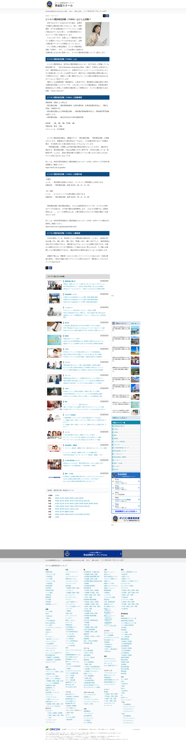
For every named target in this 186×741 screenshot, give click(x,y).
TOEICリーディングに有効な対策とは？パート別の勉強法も (82, 352)
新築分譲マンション (52, 701)
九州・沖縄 (88, 597)
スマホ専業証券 (50, 620)
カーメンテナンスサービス (73, 650)
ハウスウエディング (110, 673)
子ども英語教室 (88, 650)
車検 (66, 648)
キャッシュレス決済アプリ (54, 653)
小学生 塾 (87, 625)
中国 (137, 592)
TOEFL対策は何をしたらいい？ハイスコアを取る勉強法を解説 (83, 394)
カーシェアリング (70, 615)
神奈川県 (87, 501)
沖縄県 (57, 517)
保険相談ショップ (51, 604)
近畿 (57, 681)
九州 (61, 681)
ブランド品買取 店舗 (71, 673)
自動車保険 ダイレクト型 (128, 618)
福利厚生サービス (70, 682)
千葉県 (76, 501)
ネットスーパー (70, 595)
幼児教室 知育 (88, 643)
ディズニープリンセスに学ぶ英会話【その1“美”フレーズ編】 (82, 439)
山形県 (76, 498)
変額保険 (123, 671)
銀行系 (49, 639)
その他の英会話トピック (72, 460)
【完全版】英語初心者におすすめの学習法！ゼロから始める (82, 325)
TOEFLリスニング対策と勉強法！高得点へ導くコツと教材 (81, 391)
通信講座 (86, 659)
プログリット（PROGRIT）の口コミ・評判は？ (78, 310)
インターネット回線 (127, 599)
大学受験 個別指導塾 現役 (91, 576)
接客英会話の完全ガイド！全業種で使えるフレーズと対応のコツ (83, 378)
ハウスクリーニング (71, 581)
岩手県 (62, 498)
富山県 (62, 503)
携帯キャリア (126, 579)
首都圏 (49, 681)
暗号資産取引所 (50, 655)
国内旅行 (69, 696)
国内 (68, 712)
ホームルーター (125, 583)
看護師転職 (107, 590)
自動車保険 (49, 572)
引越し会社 (68, 613)
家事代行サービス (70, 579)
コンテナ (69, 609)
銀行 (48, 618)
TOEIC (67, 349)
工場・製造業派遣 (109, 602)
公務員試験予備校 (89, 682)
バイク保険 (49, 579)
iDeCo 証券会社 (50, 623)
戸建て (57, 671)
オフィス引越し (70, 675)
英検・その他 (69, 473)
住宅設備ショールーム (52, 692)
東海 (53, 681)
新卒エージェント (109, 616)
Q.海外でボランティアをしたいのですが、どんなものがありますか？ (85, 409)
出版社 (69, 668)
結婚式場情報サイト (110, 682)
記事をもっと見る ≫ (120, 418)
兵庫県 (76, 506)
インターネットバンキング (54, 627)
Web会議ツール (109, 640)
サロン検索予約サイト (111, 665)
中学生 (92, 636)
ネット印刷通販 (109, 635)
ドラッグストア (88, 713)
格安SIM (124, 574)
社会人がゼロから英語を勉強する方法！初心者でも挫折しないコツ (84, 330)
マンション (50, 671)
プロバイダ (124, 588)
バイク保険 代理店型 (127, 625)
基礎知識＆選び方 (70, 281)
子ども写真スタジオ (71, 657)
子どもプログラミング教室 (92, 687)
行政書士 (87, 669)
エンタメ (67, 432)
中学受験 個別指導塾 (90, 615)
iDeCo (123, 688)
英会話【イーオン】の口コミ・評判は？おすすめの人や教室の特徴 (84, 289)
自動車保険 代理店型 (127, 620)
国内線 (69, 705)
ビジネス (67, 362)
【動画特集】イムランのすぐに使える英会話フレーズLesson (82, 417)
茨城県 (57, 501)
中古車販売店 (69, 629)
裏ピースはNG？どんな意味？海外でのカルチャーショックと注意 (84, 407)
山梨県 (76, 503)
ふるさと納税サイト (71, 602)
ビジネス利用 (71, 717)
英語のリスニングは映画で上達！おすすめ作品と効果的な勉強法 (83, 343)
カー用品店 (87, 720)
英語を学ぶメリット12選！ (72, 338)
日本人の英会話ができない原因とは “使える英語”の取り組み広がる (84, 313)
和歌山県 (87, 506)
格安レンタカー (70, 620)
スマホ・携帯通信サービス (129, 572)
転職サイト (107, 581)
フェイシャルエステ (110, 661)
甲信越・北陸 (94, 592)
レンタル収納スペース (73, 606)
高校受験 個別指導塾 (90, 599)
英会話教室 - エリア (71, 294)
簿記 (90, 664)
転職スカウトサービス (111, 586)
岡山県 (67, 509)
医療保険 (48, 597)
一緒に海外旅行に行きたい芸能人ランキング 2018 (79, 435)
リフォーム (49, 694)
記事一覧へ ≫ (135, 323)
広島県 (72, 509)
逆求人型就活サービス (111, 576)
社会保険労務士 (95, 666)
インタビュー (69, 307)
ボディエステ (108, 663)
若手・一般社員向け (111, 649)
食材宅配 (68, 586)
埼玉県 (72, 501)
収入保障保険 (126, 650)
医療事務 (91, 662)
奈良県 (81, 506)
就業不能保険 (125, 657)
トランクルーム (70, 604)
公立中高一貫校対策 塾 (91, 620)
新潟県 (57, 503)
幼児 (86, 653)
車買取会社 (68, 625)
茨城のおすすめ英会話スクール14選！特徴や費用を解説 (81, 299)
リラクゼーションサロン (91, 699)
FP (86, 662)
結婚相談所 (107, 677)
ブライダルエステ (109, 658)
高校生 (87, 636)
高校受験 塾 (87, 588)
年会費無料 (50, 643)
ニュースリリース (72, 729)
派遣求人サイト (109, 604)
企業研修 (106, 642)
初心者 (67, 323)
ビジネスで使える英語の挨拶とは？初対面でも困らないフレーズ (83, 367)
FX (46, 634)
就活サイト (107, 574)
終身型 (124, 641)
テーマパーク (108, 705)
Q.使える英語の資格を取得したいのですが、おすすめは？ (81, 479)
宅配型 (69, 611)
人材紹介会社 (108, 619)
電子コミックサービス (72, 661)
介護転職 (106, 592)
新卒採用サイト (109, 612)
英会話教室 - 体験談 (71, 445)
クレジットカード (51, 641)
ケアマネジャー (96, 669)
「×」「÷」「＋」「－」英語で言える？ (76, 404)
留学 (66, 401)
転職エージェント (109, 588)
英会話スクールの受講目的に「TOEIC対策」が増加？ (80, 465)
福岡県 (57, 514)
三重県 (57, 506)
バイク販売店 (69, 638)
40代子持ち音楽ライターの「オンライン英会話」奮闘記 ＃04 (83, 455)
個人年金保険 (125, 669)
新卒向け (108, 651)
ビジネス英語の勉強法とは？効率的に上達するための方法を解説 (83, 370)
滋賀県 (62, 506)
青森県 (57, 498)
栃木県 (62, 501)
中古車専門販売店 (72, 631)
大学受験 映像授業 (89, 586)
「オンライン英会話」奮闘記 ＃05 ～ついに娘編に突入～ (81, 452)
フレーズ (67, 375)
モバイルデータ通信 (127, 586)
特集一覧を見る (104, 280)
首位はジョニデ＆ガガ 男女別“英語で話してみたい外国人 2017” (84, 463)
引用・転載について (103, 729)
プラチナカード (128, 711)
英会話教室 (126, 475)
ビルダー (49, 710)
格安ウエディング (109, 675)
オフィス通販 (69, 677)
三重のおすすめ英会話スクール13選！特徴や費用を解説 (81, 297)
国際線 (74, 705)
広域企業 (125, 597)
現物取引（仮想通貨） (53, 657)
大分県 (76, 514)
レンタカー (68, 618)
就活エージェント (109, 572)
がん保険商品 (125, 653)
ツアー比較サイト (70, 708)
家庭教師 (86, 638)
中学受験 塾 (87, 611)
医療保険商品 (125, 639)
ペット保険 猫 (125, 636)
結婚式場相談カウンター (111, 679)
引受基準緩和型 (127, 643)
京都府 (67, 506)
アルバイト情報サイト (111, 579)
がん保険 (48, 599)
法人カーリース (109, 633)
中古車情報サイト (70, 627)
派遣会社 (106, 599)
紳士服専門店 (88, 716)
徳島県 (57, 511)
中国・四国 (60, 715)
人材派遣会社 (108, 623)
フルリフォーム (51, 697)
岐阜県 (86, 503)
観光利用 (69, 719)
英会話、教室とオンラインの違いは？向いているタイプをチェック (84, 284)
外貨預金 (48, 630)
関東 (116, 694)
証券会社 (49, 616)
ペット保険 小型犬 (126, 634)
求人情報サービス (109, 606)
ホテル (67, 715)
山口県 (76, 509)
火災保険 (48, 588)
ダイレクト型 (51, 574)
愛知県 (96, 503)
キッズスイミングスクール (91, 701)
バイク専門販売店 (72, 641)
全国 (115, 701)
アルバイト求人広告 (110, 625)
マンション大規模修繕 (52, 683)
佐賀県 (62, 514)
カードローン (50, 636)
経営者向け (108, 644)
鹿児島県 (87, 514)
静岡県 (91, 503)
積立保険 (123, 673)
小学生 (98, 636)
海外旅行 (76, 696)
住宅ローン (49, 632)
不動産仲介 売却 (50, 669)
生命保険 (48, 595)
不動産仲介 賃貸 (50, 685)
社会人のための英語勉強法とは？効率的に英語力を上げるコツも (83, 341)
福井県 (72, 503)
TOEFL (67, 388)
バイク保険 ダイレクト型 (128, 623)
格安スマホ (125, 576)
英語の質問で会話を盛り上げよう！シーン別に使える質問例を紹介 (84, 380)
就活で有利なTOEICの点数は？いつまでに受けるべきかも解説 (83, 354)
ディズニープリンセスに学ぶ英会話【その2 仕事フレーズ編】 (83, 437)
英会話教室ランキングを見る (125, 511)
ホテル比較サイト (70, 701)
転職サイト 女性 (109, 583)
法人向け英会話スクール (91, 685)
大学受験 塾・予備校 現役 (91, 572)
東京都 (81, 501)
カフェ (67, 652)
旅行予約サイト (70, 694)
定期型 (130, 641)
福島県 (81, 498)
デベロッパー (51, 722)
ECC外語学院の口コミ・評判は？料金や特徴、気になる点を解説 (83, 286)
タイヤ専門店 (88, 722)
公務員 (87, 671)
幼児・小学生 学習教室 (91, 641)
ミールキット (69, 590)
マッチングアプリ (109, 684)
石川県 (67, 503)
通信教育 (86, 634)
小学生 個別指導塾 (89, 629)
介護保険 (123, 664)
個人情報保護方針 (83, 729)
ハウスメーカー (51, 720)
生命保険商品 (125, 646)
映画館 (106, 691)
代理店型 (49, 576)
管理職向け (108, 647)
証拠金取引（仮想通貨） (54, 659)
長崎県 (67, 514)
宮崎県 (81, 514)
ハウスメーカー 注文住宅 (53, 706)
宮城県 (67, 498)
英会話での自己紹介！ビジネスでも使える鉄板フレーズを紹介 (83, 383)
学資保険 (48, 602)
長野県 (81, 503)
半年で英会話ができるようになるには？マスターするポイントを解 (84, 328)
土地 (61, 671)
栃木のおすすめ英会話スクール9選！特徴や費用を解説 (80, 302)
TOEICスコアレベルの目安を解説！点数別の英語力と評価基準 (83, 357)
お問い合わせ (92, 729)
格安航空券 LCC (70, 703)
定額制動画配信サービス (72, 654)
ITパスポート (94, 671)
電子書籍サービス (70, 659)
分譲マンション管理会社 (53, 678)
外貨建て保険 (125, 662)
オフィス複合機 (70, 680)
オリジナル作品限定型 (73, 666)
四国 (123, 595)
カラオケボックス (109, 703)
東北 (50, 713)
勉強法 (67, 336)
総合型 (69, 664)
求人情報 (112, 729)
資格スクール (88, 673)
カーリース (68, 622)
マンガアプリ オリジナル (73, 671)
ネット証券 (49, 611)
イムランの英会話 (70, 415)
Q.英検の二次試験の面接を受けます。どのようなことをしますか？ (84, 476)
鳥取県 (57, 509)
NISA (47, 613)
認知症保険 (124, 659)
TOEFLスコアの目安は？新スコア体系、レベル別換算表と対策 (83, 396)
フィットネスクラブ (90, 694)
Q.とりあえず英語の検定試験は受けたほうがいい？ (79, 481)
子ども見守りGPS (70, 687)
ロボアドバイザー (51, 662)
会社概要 (64, 729)
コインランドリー (70, 583)
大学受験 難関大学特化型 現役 (93, 581)
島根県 (62, 509)
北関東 (55, 713)
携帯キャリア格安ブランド (130, 581)
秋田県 (72, 498)
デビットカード (50, 650)
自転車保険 (49, 586)
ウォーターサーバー (71, 572)
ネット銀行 (49, 625)
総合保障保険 (125, 666)
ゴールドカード (51, 648)
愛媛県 (67, 511)
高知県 (72, 511)
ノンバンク (55, 639)
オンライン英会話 (89, 657)
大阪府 (72, 506)
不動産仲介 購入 (50, 674)
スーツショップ (88, 718)
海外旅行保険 (50, 590)
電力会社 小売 (69, 684)
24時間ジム (87, 697)
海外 (72, 712)
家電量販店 (87, 711)
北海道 (57, 495)
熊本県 (72, 514)
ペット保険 (49, 592)
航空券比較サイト (70, 699)
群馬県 (67, 501)
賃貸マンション (50, 690)
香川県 (62, 511)
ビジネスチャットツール (111, 637)
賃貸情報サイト (50, 688)
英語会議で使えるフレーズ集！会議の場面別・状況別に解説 (82, 365)
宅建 (86, 664)
